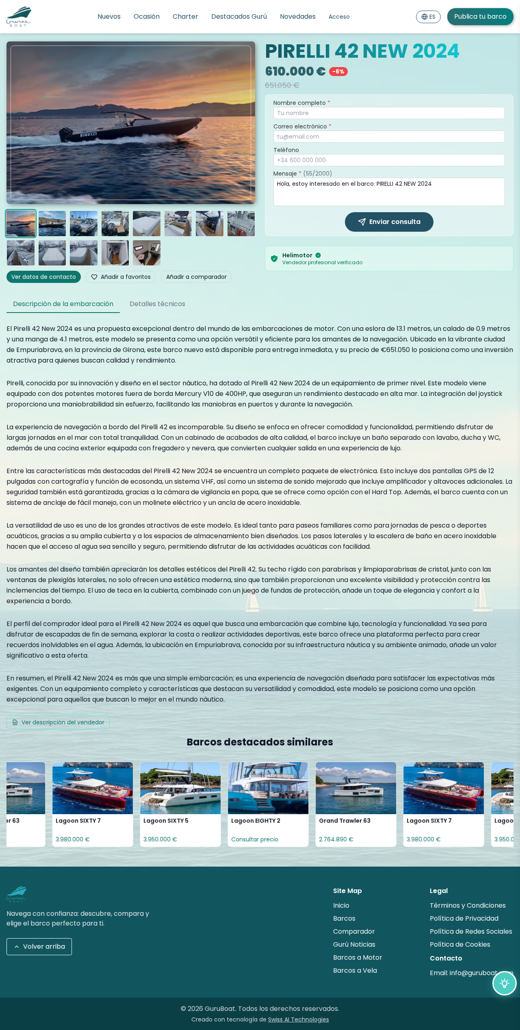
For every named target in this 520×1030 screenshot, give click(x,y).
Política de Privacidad (464, 918)
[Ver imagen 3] (83, 224)
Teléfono (286, 150)
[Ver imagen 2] (52, 224)
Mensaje (302, 173)
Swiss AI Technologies (298, 1019)
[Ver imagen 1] (20, 223)
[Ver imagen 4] (115, 224)
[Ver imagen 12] (115, 253)
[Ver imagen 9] (20, 253)
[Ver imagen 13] (146, 253)
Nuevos (109, 16)
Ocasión (147, 16)
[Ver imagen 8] (241, 224)
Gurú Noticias (354, 944)
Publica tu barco (480, 16)
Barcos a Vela (355, 970)
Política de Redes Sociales (471, 931)
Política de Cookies (460, 944)
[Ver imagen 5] (146, 224)
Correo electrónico (302, 126)
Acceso (339, 17)
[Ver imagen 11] (83, 253)
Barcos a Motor (357, 957)
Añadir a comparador (196, 277)
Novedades (298, 16)
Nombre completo (301, 103)
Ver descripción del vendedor (63, 722)
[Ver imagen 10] (52, 253)
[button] (130, 122)
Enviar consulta (394, 221)
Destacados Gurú (239, 16)
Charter (185, 16)
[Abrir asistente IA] (504, 983)
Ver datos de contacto (43, 277)
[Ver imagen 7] (209, 224)
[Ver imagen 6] (178, 224)
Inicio (341, 905)
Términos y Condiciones (468, 905)
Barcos (344, 918)
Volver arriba (44, 946)
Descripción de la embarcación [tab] (63, 304)
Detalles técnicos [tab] (157, 304)
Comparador (354, 931)
